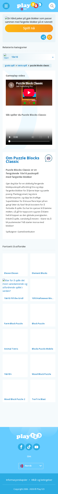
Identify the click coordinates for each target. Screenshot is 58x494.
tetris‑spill (22, 65)
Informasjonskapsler (16, 479)
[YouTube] (36, 446)
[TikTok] (28, 446)
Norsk (28, 465)
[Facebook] (21, 446)
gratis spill (10, 65)
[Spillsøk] (52, 6)
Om (29, 456)
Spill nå (29, 28)
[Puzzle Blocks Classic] (29, 20)
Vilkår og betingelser (41, 479)
